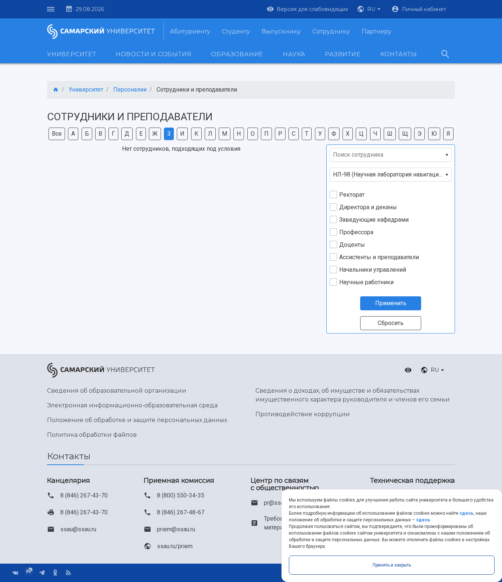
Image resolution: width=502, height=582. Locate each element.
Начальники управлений (372, 269)
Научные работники (366, 282)
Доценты (352, 244)
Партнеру (376, 31)
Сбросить (391, 322)
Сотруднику (331, 31)
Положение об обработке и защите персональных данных (137, 420)
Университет (71, 54)
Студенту (236, 31)
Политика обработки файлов (92, 434)
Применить (390, 303)
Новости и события (154, 54)
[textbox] (390, 154)
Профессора (356, 232)
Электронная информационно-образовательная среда (132, 405)
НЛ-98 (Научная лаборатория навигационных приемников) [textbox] (392, 174)
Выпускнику (281, 31)
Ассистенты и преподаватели (379, 257)
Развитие (343, 54)
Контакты (398, 54)
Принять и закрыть (392, 565)
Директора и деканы (368, 207)
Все (57, 133)
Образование (237, 54)
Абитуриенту (190, 31)
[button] (370, 9)
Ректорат (352, 194)
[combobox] (391, 155)
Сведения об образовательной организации (116, 390)
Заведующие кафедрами (374, 219)
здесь (466, 513)
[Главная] (56, 89)
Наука (294, 54)
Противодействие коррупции (302, 414)
